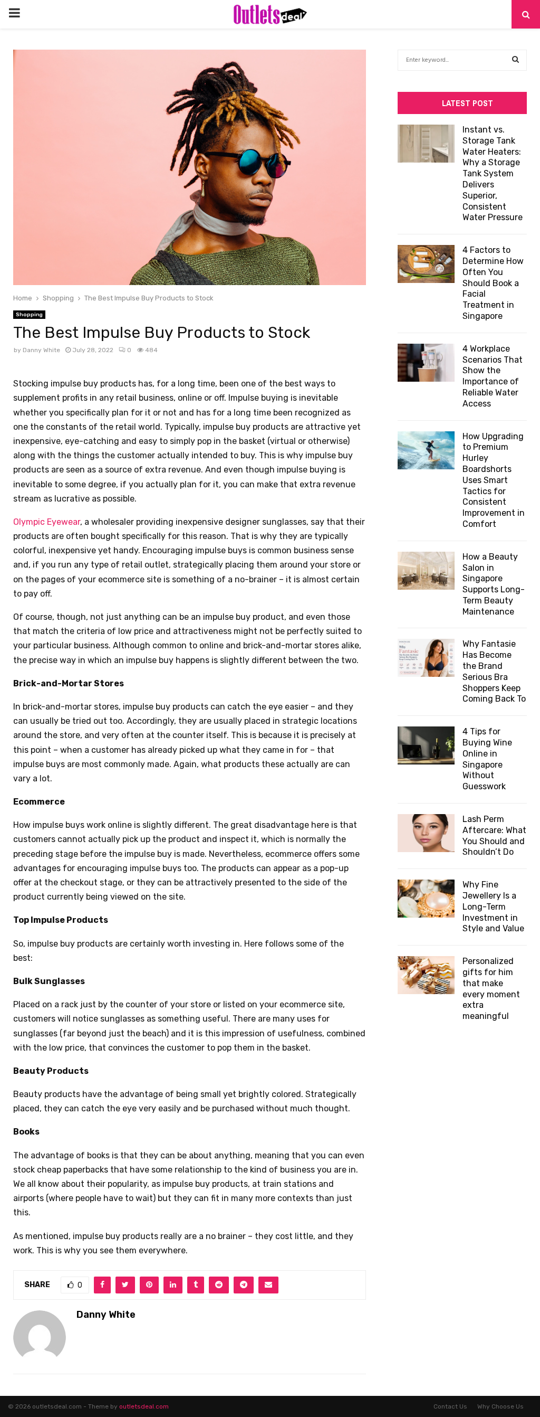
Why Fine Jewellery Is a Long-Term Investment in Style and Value (493, 906)
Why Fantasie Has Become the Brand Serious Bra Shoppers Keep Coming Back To (494, 671)
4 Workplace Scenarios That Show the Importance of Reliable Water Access (492, 376)
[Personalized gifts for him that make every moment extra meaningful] (426, 975)
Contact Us (450, 1406)
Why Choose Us (500, 1406)
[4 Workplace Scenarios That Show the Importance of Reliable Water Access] (426, 363)
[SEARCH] (515, 60)
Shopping (29, 314)
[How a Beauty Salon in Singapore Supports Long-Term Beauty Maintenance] (426, 571)
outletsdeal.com (144, 1406)
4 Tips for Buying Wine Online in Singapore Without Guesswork (487, 758)
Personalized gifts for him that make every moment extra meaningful (491, 988)
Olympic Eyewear (46, 522)
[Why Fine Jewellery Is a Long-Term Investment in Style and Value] (426, 899)
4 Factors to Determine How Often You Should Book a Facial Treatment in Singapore (493, 283)
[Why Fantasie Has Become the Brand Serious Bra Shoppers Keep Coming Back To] (426, 658)
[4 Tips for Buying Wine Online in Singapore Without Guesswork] (426, 745)
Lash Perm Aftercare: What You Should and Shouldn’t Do (494, 835)
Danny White (41, 350)
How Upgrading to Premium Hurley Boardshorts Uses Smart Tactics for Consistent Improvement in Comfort (493, 480)
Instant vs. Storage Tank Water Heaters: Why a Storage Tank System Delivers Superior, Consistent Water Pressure (492, 173)
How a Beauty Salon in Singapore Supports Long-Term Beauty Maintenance (493, 584)
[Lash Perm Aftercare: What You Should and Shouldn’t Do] (426, 833)
